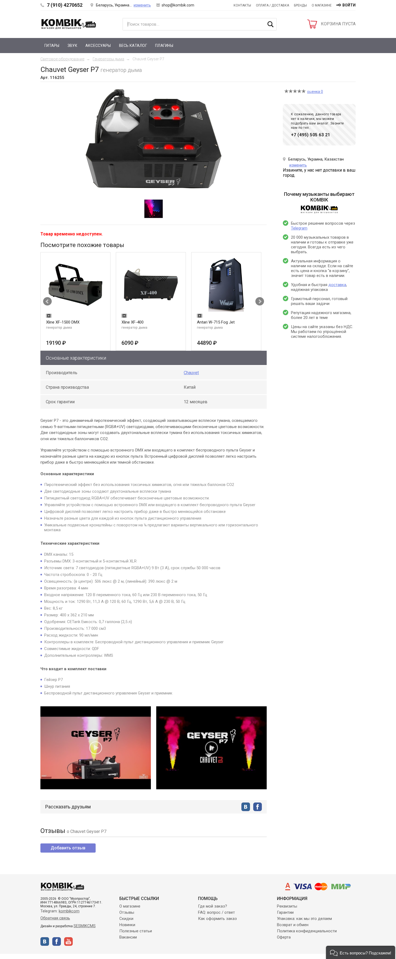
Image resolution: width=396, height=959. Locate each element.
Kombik (68, 24)
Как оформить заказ (217, 918)
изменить (142, 5)
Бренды (300, 5)
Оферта (284, 937)
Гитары (52, 45)
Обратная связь (55, 918)
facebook (257, 806)
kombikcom (69, 911)
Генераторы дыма (108, 59)
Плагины (164, 45)
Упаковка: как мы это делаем (304, 918)
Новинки (127, 924)
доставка (337, 284)
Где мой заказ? (212, 906)
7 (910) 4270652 (64, 5)
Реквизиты (287, 906)
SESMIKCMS (85, 925)
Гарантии (285, 912)
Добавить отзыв (68, 847)
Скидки (126, 918)
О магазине (322, 5)
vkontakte (245, 806)
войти (349, 5)
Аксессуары (98, 45)
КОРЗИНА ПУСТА (338, 23)
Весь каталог (133, 45)
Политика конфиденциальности (307, 931)
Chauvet (191, 372)
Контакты (242, 5)
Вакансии (128, 937)
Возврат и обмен (292, 924)
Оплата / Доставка (272, 5)
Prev (47, 301)
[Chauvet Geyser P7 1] (153, 209)
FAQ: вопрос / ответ (216, 912)
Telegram (299, 228)
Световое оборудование (62, 59)
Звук (72, 45)
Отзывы (126, 912)
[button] (360, 952)
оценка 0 (315, 91)
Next (259, 301)
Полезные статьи (135, 931)
